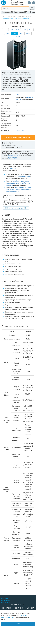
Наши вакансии (5, 602)
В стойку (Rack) (20, 131)
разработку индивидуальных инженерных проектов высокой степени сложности (18, 183)
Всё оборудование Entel (22, 19)
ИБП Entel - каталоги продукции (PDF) (16, 208)
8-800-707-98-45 (12, 158)
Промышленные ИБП (20, 12)
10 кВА (7, 33)
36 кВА (18, 37)
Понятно (18, 624)
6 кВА (30, 30)
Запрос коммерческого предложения (19, 137)
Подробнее (12, 169)
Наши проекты (5, 598)
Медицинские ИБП (7, 12)
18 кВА (21, 33)
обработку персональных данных (14, 616)
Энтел (17, 94)
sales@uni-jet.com (16, 604)
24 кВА (28, 33)
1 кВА (5, 30)
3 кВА (17, 30)
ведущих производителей (22, 176)
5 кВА (24, 30)
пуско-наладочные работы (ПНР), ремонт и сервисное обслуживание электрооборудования (18, 190)
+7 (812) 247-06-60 (18, 608)
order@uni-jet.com (12, 156)
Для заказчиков (5, 600)
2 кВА (11, 30)
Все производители (7, 19)
